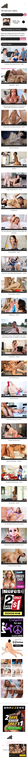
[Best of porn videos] (11, 5)
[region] (14, 744)
